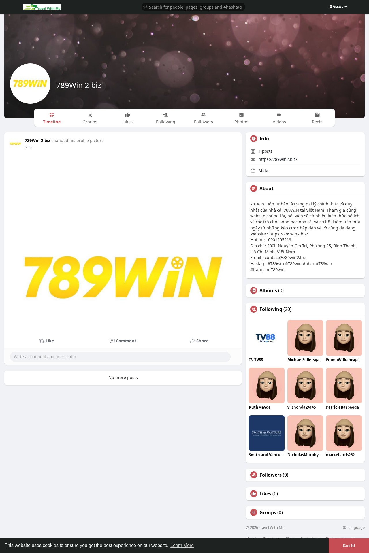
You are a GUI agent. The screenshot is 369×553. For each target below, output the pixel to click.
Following (270, 309)
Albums (268, 290)
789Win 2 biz (78, 85)
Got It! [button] (349, 545)
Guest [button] (338, 6)
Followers (270, 475)
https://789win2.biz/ (278, 159)
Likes (265, 493)
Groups (267, 512)
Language (356, 527)
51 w (28, 147)
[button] (193, 6)
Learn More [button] (182, 545)
